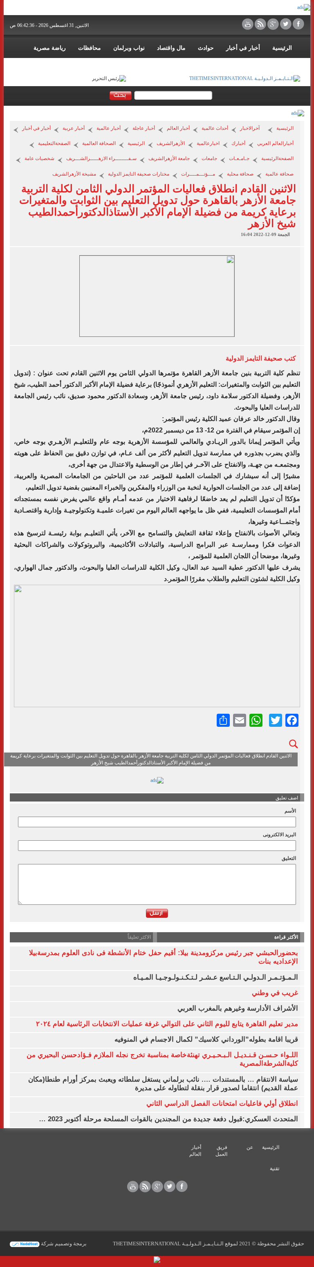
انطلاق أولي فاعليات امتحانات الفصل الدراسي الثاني (222, 1103)
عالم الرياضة (277, 64)
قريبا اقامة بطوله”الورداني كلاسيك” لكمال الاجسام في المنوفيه (206, 1039)
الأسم (290, 811)
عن (250, 1147)
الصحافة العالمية (99, 143)
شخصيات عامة (39, 158)
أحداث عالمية (215, 128)
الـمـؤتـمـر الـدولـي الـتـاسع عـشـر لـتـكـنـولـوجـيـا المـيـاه (215, 977)
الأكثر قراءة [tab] (286, 937)
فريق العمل (221, 1151)
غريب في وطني (275, 993)
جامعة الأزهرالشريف (169, 158)
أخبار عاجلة (143, 128)
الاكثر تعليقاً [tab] (139, 937)
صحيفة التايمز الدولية (254, 358)
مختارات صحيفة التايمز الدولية (138, 174)
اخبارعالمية (208, 143)
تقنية (274, 1168)
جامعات (209, 158)
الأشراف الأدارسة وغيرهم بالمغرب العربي (237, 1008)
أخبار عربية (74, 128)
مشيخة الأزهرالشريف (74, 174)
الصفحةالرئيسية (277, 158)
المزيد (222, 64)
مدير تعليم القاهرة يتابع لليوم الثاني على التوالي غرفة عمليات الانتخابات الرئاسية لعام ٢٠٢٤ (167, 1024)
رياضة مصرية (50, 48)
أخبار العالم (178, 128)
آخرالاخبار (250, 128)
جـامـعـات (239, 158)
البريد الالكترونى (279, 834)
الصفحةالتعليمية (54, 143)
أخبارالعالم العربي (275, 143)
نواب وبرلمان (129, 48)
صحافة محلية (240, 174)
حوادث (206, 48)
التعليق (289, 858)
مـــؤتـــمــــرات (198, 174)
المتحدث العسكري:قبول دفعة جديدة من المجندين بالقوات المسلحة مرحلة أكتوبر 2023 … (168, 1119)
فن (246, 64)
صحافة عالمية (279, 174)
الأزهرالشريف (171, 143)
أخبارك (238, 143)
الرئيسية (282, 48)
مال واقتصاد (171, 48)
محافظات (89, 48)
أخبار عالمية (108, 128)
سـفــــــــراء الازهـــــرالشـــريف (101, 158)
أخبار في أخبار (243, 48)
